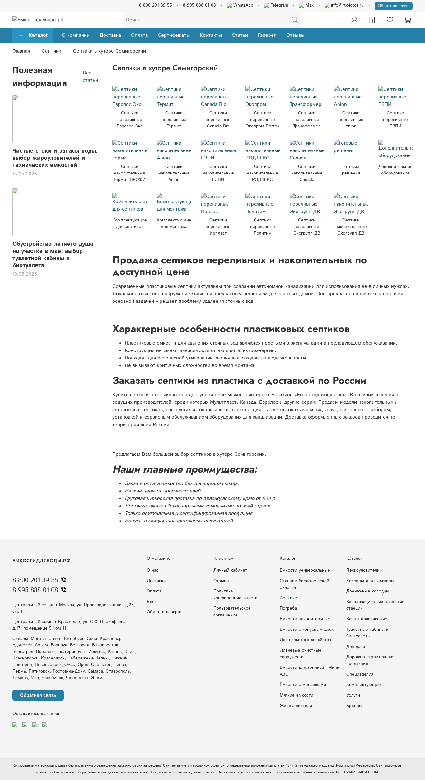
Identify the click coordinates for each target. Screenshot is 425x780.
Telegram (278, 5)
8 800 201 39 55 (155, 5)
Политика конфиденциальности (235, 594)
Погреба (288, 608)
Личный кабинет (230, 570)
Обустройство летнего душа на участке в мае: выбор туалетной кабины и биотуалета (52, 255)
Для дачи (355, 647)
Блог (151, 602)
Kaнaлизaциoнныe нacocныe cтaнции (375, 605)
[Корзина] (408, 20)
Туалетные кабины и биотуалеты (367, 633)
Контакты (211, 35)
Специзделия (359, 674)
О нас (152, 570)
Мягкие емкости (296, 695)
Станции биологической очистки (304, 584)
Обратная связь (393, 6)
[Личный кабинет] (354, 20)
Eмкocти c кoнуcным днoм (307, 629)
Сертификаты (174, 35)
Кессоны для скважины (370, 581)
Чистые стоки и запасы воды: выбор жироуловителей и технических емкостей (55, 158)
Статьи (240, 35)
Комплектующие (363, 685)
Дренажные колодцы (367, 591)
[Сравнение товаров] (372, 20)
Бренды (354, 706)
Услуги (353, 695)
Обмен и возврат (164, 612)
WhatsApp (242, 5)
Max (309, 5)
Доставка (110, 35)
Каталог (38, 35)
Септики (51, 51)
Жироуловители (296, 706)
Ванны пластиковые (366, 619)
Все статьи (90, 76)
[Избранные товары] (390, 20)
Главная (21, 51)
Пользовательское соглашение (232, 611)
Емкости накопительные (305, 619)
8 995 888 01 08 (199, 5)
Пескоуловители (363, 570)
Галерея (267, 35)
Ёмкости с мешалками (303, 685)
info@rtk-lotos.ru (346, 5)
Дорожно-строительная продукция (370, 660)
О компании (76, 35)
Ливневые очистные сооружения (300, 653)
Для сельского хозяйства (305, 640)
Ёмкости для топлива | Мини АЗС (309, 671)
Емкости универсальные (305, 570)
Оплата (139, 35)
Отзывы (295, 35)
